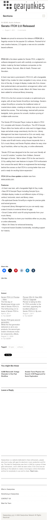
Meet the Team (6, 503)
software (20, 347)
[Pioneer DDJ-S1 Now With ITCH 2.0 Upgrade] (34, 306)
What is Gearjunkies (8, 489)
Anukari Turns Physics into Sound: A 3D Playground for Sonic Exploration (35, 374)
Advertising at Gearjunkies (10, 494)
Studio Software (14, 22)
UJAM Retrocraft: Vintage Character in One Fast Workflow (10, 374)
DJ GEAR (4, 22)
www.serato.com (7, 179)
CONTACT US (6, 498)
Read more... (34, 471)
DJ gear (11, 347)
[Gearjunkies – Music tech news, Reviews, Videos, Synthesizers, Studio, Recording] (24, 6)
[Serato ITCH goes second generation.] (12, 329)
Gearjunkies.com (8, 515)
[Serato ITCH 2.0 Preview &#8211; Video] (12, 306)
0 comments (22, 30)
